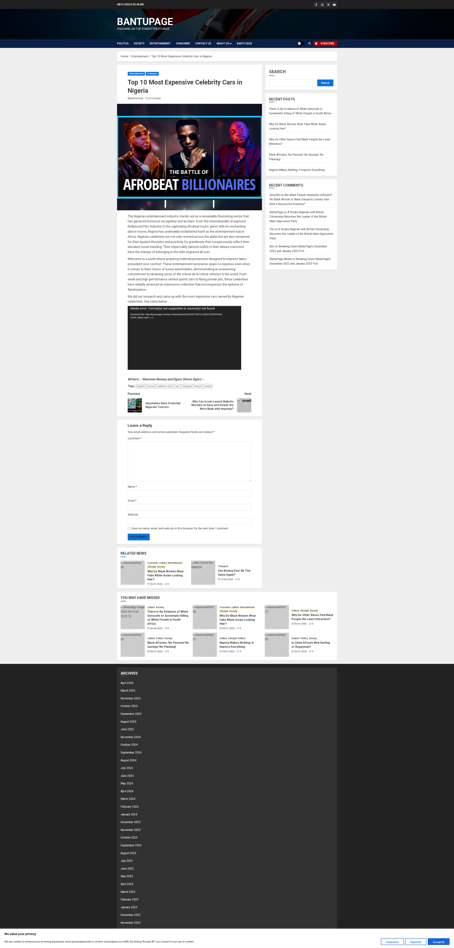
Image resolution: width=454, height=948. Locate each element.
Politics (123, 43)
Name (132, 486)
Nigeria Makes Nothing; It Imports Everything (297, 170)
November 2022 (131, 922)
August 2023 (128, 853)
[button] (309, 43)
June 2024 (127, 775)
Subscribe (327, 43)
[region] (227, 938)
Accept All (438, 942)
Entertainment (160, 43)
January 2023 (129, 907)
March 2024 (128, 799)
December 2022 (131, 915)
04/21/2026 (156, 584)
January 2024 (129, 814)
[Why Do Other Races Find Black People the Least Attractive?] (277, 617)
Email (132, 500)
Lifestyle (151, 567)
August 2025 (128, 721)
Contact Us (203, 43)
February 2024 (130, 806)
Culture (163, 563)
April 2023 (127, 884)
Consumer (183, 43)
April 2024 (127, 791)
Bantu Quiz (244, 43)
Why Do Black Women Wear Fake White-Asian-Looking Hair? (165, 575)
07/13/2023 (154, 98)
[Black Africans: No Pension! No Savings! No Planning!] (133, 645)
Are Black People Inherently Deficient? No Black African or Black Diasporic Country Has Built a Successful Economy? (301, 199)
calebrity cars (164, 386)
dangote (187, 386)
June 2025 (127, 729)
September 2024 (131, 752)
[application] (184, 338)
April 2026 (127, 683)
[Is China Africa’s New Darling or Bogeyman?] (277, 645)
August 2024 (128, 760)
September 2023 (131, 845)
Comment (135, 438)
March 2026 (128, 690)
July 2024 (127, 768)
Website (133, 514)
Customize (392, 942)
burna (151, 386)
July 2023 (127, 860)
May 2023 (127, 876)
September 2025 (131, 714)
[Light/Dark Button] (301, 43)
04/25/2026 (156, 628)
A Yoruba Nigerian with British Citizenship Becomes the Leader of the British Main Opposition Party (298, 216)
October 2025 (129, 706)
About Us (223, 43)
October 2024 (129, 744)
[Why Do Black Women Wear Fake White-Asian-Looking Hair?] (133, 573)
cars (177, 386)
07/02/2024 (227, 579)
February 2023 (130, 899)
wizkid (207, 386)
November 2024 (131, 737)
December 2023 (131, 822)
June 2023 (127, 868)
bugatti (141, 386)
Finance (296, 638)
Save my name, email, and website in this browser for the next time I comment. (180, 528)
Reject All (415, 942)
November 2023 (131, 830)
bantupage (145, 21)
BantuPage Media (281, 259)
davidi (198, 386)
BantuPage (136, 98)
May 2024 (127, 783)
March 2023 (128, 892)
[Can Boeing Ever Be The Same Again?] (203, 573)
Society (139, 43)
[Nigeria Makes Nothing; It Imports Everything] (205, 645)
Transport (152, 73)
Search (277, 71)
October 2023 (129, 837)
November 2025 (131, 698)
